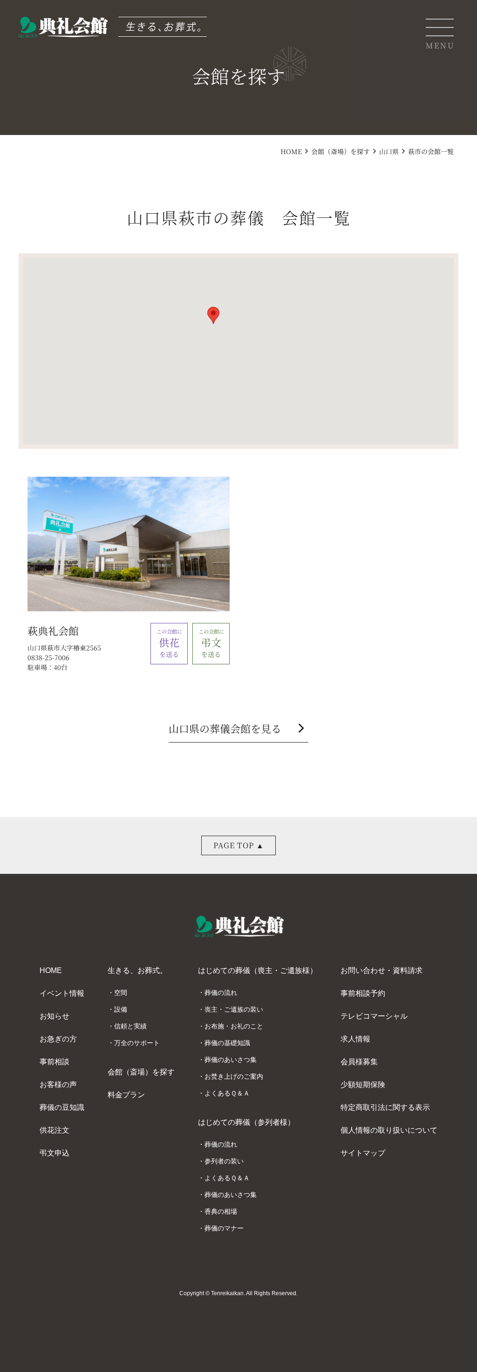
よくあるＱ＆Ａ (227, 1093)
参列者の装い (224, 1161)
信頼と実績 (130, 1026)
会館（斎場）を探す (340, 151)
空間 (120, 992)
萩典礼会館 (53, 630)
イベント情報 (62, 993)
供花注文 (54, 1130)
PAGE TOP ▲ (238, 845)
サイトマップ (363, 1153)
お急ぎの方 (58, 1039)
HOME (291, 151)
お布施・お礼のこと (233, 1026)
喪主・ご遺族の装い (233, 1009)
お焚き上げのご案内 (233, 1076)
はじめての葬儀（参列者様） (246, 1122)
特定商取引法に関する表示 (385, 1107)
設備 (120, 1009)
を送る (169, 643)
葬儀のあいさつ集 (230, 1059)
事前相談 (54, 1062)
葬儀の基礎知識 (227, 1043)
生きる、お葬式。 (137, 970)
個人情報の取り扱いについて (389, 1130)
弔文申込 (54, 1153)
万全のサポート (137, 1043)
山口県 (389, 151)
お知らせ (54, 1016)
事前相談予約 (363, 993)
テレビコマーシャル (374, 1016)
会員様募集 (359, 1062)
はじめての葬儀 (264, 179)
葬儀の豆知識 (62, 1107)
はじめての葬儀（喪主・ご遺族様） (257, 970)
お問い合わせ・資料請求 (381, 970)
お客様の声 (58, 1084)
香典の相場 (220, 1211)
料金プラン (126, 1095)
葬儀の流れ (220, 992)
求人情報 (355, 1039)
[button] (213, 315)
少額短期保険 (363, 1084)
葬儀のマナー (224, 1228)
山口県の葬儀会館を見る (238, 729)
